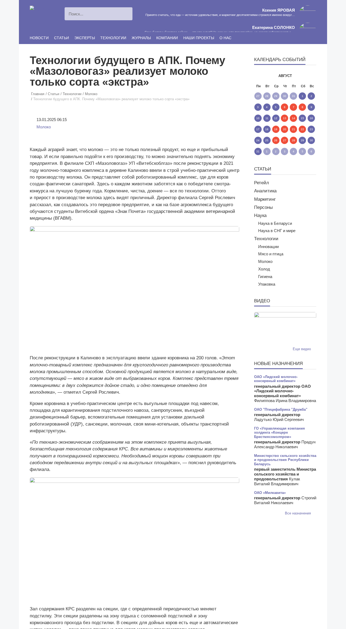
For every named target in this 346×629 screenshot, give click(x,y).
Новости (39, 38)
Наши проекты (198, 38)
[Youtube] (280, 38)
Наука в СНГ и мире (276, 231)
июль (264, 76)
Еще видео (302, 349)
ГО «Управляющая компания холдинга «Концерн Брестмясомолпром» (279, 432)
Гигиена (265, 277)
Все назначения (298, 513)
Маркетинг (265, 199)
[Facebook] (289, 38)
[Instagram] (272, 38)
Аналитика (265, 190)
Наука (260, 215)
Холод (264, 269)
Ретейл (261, 182)
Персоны (263, 207)
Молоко (43, 127)
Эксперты (84, 38)
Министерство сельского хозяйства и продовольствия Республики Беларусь (285, 460)
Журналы (141, 38)
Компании (167, 38)
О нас (225, 38)
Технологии (113, 38)
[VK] (306, 38)
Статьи (61, 38)
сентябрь (306, 76)
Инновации (268, 247)
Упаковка (266, 284)
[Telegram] (314, 38)
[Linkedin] (297, 38)
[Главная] (40, 8)
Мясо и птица (270, 254)
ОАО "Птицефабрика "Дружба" (280, 409)
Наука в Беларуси (275, 223)
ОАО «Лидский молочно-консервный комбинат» (276, 379)
